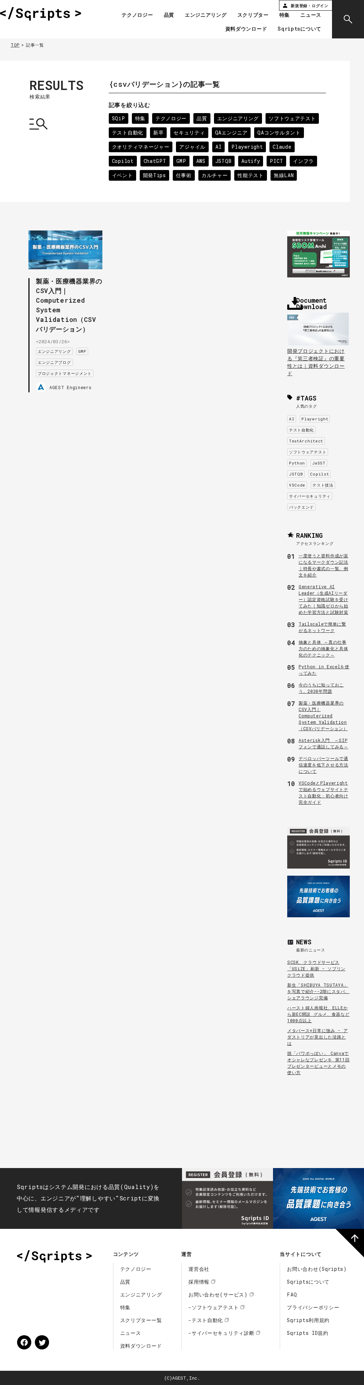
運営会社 (198, 1268)
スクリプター (253, 15)
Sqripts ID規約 (307, 1333)
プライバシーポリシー (313, 1307)
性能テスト (250, 175)
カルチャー (215, 175)
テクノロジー (137, 15)
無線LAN (284, 175)
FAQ (292, 1294)
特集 (284, 15)
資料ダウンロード (246, 29)
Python (297, 463)
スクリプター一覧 (141, 1320)
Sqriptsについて (299, 29)
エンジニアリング (206, 15)
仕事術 (184, 175)
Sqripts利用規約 (308, 1320)
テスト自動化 (127, 132)
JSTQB (223, 161)
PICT (276, 161)
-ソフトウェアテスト (213, 1307)
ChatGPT (155, 161)
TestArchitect (306, 441)
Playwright (247, 146)
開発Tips (154, 175)
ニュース (310, 15)
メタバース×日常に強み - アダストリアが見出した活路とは (317, 1037)
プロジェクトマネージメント (65, 373)
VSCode (297, 485)
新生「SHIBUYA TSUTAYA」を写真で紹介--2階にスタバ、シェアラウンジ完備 (318, 991)
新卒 (158, 132)
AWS (200, 161)
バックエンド (301, 507)
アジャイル (192, 146)
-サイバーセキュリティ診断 (221, 1333)
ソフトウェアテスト (292, 118)
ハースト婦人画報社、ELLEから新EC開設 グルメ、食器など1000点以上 (318, 1014)
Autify (250, 161)
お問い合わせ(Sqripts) (317, 1268)
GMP (181, 161)
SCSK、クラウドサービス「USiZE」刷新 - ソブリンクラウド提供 (316, 968)
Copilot (123, 161)
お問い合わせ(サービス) (217, 1294)
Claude (282, 146)
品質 (169, 15)
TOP (15, 45)
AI (218, 146)
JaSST (319, 463)
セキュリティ (189, 132)
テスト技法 (322, 485)
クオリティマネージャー (141, 146)
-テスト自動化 (205, 1320)
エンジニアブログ (54, 362)
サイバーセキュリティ (310, 496)
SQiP (118, 118)
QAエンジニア (231, 132)
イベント (122, 175)
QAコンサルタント (278, 132)
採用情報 (198, 1281)
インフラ (303, 161)
